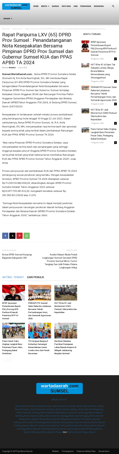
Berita (44, 6)
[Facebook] (5, 236)
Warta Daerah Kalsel (56, 422)
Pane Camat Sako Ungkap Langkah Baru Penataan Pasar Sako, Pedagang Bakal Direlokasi (12, 347)
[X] (12, 236)
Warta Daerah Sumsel (28, 412)
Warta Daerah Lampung (74, 412)
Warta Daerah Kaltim (79, 422)
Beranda (6, 28)
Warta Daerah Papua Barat (81, 432)
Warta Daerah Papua (51, 432)
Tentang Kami (68, 451)
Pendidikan (85, 6)
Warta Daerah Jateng (56, 415)
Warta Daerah (22, 406)
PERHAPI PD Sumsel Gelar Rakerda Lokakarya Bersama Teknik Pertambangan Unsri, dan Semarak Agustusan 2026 (104, 93)
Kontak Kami (104, 451)
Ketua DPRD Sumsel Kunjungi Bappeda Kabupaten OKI (17, 256)
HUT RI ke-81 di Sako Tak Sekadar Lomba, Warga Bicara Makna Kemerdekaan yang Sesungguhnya (103, 71)
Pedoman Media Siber (86, 451)
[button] (113, 6)
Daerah (55, 6)
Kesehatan (99, 6)
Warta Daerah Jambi (65, 409)
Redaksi (12, 67)
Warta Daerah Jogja (78, 415)
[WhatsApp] (27, 236)
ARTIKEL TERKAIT (13, 277)
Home (35, 6)
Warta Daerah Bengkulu (90, 409)
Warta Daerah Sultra (55, 425)
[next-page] (9, 360)
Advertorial (17, 28)
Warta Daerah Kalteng (33, 422)
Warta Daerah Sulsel (33, 425)
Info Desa (66, 6)
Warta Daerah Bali (34, 419)
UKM (75, 6)
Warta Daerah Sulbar (78, 425)
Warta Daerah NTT (75, 419)
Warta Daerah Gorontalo (38, 428)
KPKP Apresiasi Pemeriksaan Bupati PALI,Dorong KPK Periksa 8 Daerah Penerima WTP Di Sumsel (104, 48)
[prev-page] (4, 360)
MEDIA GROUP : (59, 399)
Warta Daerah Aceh (41, 406)
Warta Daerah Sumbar (42, 409)
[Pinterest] (19, 236)
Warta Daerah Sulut (62, 428)
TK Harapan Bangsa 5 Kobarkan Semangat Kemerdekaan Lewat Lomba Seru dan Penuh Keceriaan (38, 347)
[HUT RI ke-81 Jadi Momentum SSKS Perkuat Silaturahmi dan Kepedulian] (65, 293)
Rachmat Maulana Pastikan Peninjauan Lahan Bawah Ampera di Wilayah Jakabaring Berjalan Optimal (65, 347)
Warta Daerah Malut (84, 428)
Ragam (7, 18)
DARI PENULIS (35, 277)
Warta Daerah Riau (86, 406)
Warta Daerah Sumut (64, 406)
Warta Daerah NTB (54, 419)
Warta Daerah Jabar (34, 415)
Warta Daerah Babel (50, 412)
